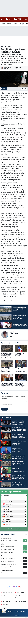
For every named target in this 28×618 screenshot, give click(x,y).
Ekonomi (15, 24)
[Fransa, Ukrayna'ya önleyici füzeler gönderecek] (21, 348)
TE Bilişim (17, 616)
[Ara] (26, 20)
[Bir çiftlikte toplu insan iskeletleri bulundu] (14, 79)
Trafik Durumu (6, 596)
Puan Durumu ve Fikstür (20, 596)
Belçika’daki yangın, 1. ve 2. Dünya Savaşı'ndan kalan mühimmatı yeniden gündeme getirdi (7, 355)
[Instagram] (14, 587)
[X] (11, 587)
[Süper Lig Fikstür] (26, 534)
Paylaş (4, 88)
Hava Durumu (20, 592)
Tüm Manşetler (6, 601)
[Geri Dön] (4, 609)
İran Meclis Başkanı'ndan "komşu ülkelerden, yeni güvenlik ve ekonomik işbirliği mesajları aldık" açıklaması (7, 384)
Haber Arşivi (6, 604)
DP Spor (22, 24)
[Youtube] (19, 587)
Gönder (4, 409)
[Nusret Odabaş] (4, 334)
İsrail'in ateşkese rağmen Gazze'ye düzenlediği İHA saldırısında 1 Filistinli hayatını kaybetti (20, 384)
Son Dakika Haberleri (21, 601)
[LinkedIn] (17, 587)
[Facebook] (8, 587)
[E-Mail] (11, 337)
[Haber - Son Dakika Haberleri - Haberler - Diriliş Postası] (14, 19)
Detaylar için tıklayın (14, 529)
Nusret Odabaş (14, 333)
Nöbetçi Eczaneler (7, 592)
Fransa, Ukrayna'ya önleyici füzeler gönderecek (19, 354)
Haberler (3, 46)
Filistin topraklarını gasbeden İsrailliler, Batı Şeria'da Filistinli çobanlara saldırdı (7, 369)
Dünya (3, 24)
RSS (5, 611)
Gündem (9, 24)
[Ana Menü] (1, 19)
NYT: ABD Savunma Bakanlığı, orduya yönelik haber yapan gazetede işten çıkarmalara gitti (21, 369)
